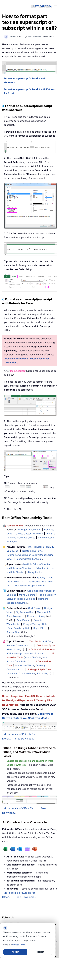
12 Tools (33, 641)
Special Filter (13, 632)
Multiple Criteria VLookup (37, 564)
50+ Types (46, 645)
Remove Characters (17, 645)
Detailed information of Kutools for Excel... (27, 358)
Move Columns (27, 594)
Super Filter (39, 628)
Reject (40, 951)
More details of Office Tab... (20, 808)
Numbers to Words (24, 665)
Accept (15, 951)
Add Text (47, 641)
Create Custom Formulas (29, 533)
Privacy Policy (18, 944)
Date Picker (22, 620)
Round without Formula (28, 558)
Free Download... (25, 738)
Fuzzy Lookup (35, 572)
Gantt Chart (13, 649)
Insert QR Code (33, 657)
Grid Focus (34, 608)
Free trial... (12, 362)
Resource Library (36, 616)
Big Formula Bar (24, 612)
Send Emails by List (18, 628)
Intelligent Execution (29, 529)
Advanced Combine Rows (21, 673)
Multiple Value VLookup (19, 568)
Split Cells (42, 673)
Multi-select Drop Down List (30, 585)
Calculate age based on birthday (25, 653)
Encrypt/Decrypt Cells (35, 624)
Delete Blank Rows (32, 550)
